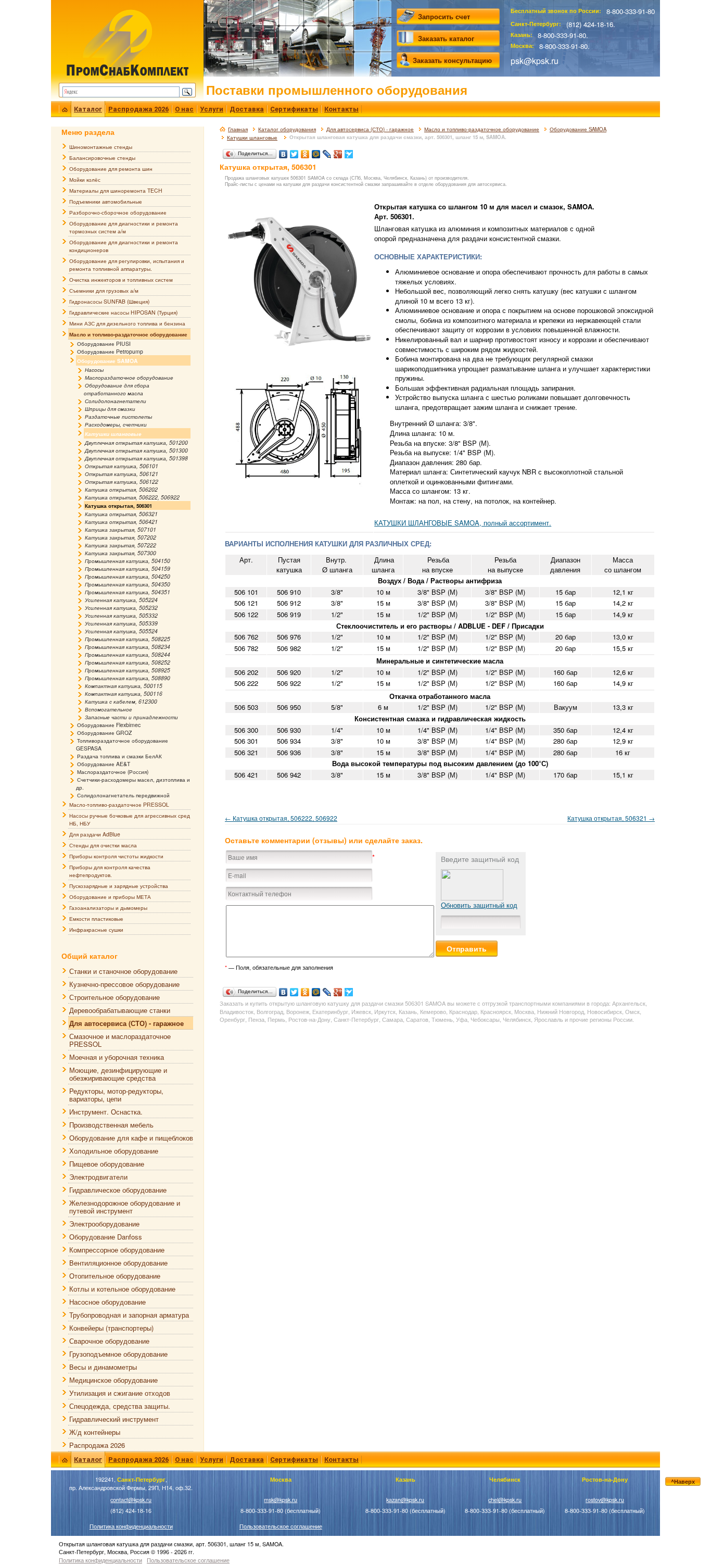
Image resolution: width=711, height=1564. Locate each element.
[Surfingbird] (349, 151)
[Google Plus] (338, 151)
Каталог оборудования (287, 129)
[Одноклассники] (305, 151)
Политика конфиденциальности (131, 1526)
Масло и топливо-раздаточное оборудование (481, 129)
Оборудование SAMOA (578, 129)
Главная (238, 129)
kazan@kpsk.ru (405, 1500)
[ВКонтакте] (283, 151)
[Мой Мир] (316, 151)
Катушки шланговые (252, 137)
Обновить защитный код (479, 905)
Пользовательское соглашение (280, 1526)
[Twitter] (294, 151)
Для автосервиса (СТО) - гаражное (370, 129)
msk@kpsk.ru (280, 1500)
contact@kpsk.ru (130, 1500)
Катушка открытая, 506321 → (611, 818)
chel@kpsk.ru (505, 1500)
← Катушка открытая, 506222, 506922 (281, 818)
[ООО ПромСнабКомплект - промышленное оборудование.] (127, 43)
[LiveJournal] (327, 151)
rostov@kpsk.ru (605, 1500)
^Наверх (683, 1481)
